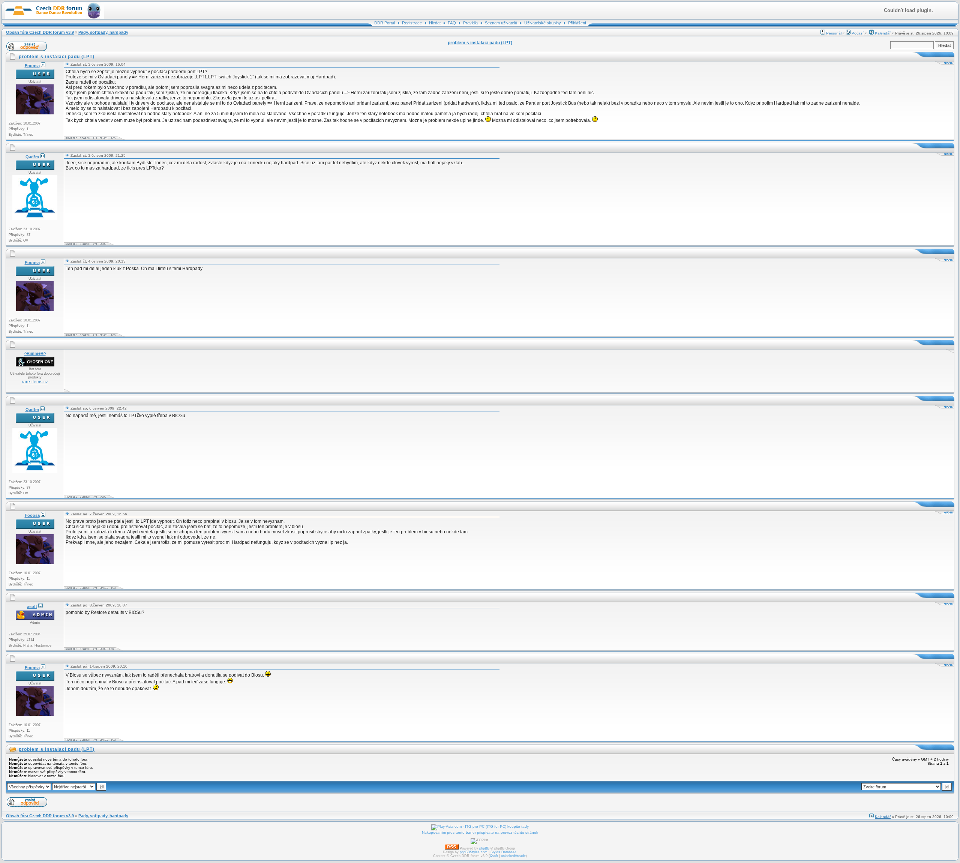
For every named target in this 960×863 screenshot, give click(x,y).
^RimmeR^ (35, 353)
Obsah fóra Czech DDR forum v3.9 (40, 32)
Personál (834, 33)
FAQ (452, 23)
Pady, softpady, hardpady (103, 32)
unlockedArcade (513, 856)
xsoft (32, 606)
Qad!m (32, 157)
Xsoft (494, 856)
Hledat (435, 23)
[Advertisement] (202, 371)
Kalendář (883, 33)
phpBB (484, 848)
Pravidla (470, 23)
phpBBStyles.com (474, 852)
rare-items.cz (35, 381)
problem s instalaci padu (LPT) (56, 749)
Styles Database (503, 852)
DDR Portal (384, 23)
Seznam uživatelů (501, 23)
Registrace (412, 23)
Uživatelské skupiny (542, 23)
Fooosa (32, 65)
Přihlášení (577, 23)
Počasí (858, 33)
